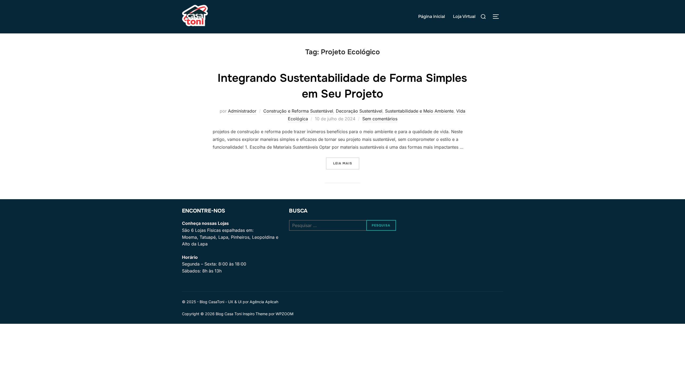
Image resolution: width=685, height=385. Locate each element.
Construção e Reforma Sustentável (298, 111)
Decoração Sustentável (359, 111)
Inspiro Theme (255, 313)
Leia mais (346, 163)
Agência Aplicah (264, 301)
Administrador (242, 111)
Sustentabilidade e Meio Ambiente (419, 111)
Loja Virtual (464, 16)
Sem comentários (379, 118)
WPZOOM (285, 313)
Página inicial (431, 16)
